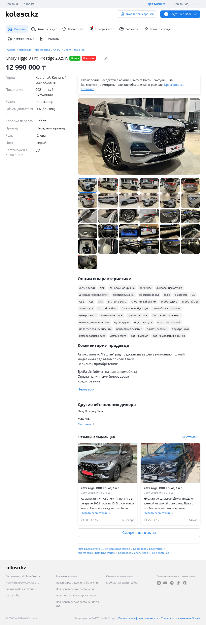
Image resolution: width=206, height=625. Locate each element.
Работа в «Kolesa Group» (21, 589)
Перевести (86, 389)
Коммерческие (24, 39)
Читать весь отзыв (94, 513)
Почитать (52, 39)
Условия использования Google (180, 618)
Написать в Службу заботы (22, 582)
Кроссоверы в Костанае (148, 549)
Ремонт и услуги (161, 29)
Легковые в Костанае (116, 549)
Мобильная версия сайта (122, 582)
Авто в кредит (47, 29)
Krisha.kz (28, 4)
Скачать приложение (119, 576)
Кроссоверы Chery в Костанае (96, 553)
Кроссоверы (42, 50)
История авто (104, 29)
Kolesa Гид (181, 4)
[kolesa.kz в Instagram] (159, 583)
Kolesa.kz (12, 4)
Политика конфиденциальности (76, 595)
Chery (57, 50)
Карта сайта (13, 595)
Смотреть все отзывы (139, 532)
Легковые (25, 50)
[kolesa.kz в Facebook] (184, 583)
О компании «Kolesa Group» (23, 576)
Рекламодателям (66, 576)
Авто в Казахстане (89, 549)
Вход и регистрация (140, 14)
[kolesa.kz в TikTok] (178, 583)
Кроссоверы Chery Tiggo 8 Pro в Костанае (143, 553)
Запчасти (132, 29)
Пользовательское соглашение (75, 589)
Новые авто (76, 29)
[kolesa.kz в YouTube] (165, 583)
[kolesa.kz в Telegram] (171, 583)
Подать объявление (183, 14)
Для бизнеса (157, 4)
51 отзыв (189, 437)
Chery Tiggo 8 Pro (74, 50)
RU (194, 4)
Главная (11, 50)
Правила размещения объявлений (77, 582)
